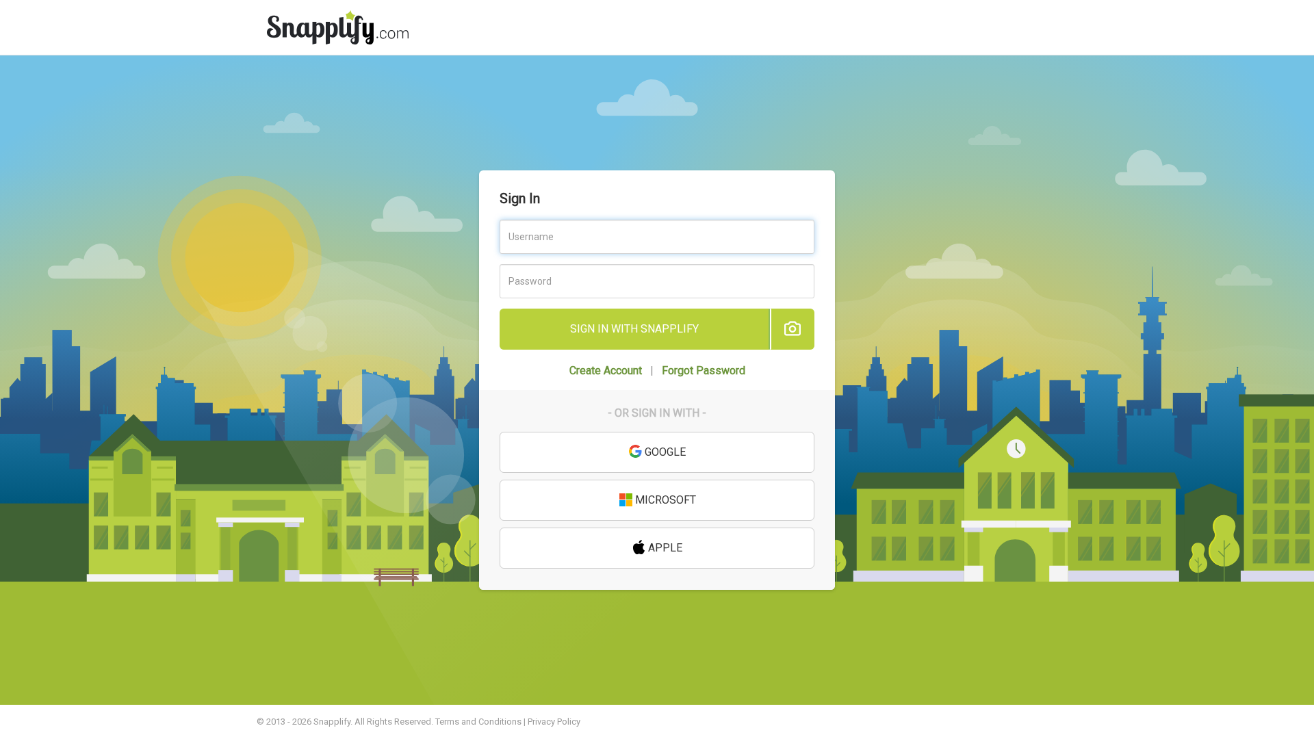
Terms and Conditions (478, 721)
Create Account (605, 370)
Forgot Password (703, 370)
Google (664, 451)
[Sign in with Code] (792, 329)
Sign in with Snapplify (634, 328)
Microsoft (664, 499)
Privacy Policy (554, 721)
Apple (663, 547)
